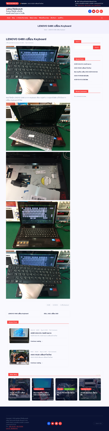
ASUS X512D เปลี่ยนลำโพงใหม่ (82, 68)
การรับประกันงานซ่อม (22, 18)
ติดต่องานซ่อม (33, 18)
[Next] (99, 374)
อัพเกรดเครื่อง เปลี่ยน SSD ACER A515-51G (86, 72)
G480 (49, 305)
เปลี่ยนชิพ (37, 389)
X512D (36, 351)
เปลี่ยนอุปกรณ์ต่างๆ (10, 42)
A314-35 (33, 330)
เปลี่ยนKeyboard (65, 305)
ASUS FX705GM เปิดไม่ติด (81, 75)
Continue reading (36, 341)
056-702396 (88, 5)
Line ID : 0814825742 (12, 428)
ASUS (32, 351)
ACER (37, 330)
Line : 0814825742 (96, 5)
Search (78, 41)
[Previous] (97, 374)
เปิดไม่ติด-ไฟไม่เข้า (45, 389)
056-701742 (81, 5)
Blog (13, 18)
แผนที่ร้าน (60, 18)
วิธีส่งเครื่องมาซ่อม (44, 18)
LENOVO (55, 305)
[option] (19, 389)
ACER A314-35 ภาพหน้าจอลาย (82, 64)
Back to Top (98, 423)
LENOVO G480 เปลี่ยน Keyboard (57, 29)
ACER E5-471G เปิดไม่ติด (81, 79)
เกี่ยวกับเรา (53, 18)
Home (8, 18)
